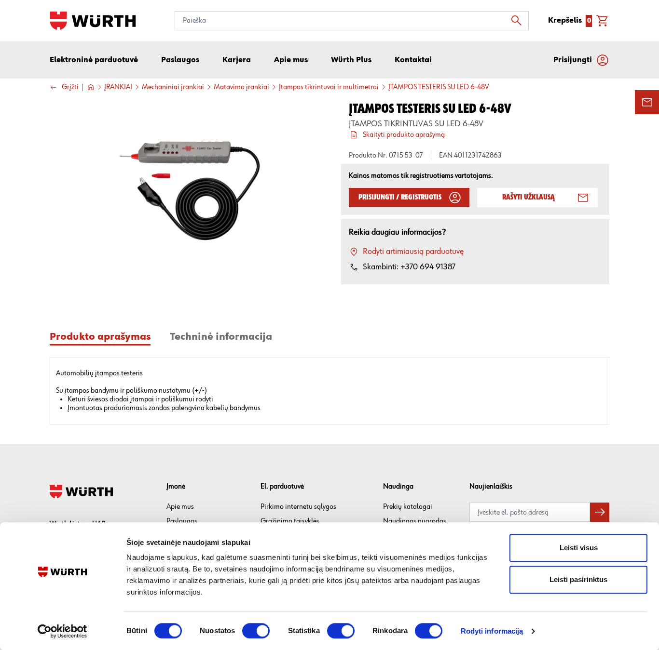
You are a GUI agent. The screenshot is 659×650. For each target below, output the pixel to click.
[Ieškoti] (519, 20)
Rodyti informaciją (492, 631)
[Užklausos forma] (647, 102)
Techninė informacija (221, 337)
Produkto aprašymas (100, 337)
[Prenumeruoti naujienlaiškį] (599, 512)
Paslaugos (181, 521)
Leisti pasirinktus (578, 579)
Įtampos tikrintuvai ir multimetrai (329, 87)
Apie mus (180, 507)
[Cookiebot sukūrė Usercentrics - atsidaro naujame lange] (62, 631)
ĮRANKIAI (118, 87)
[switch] (256, 630)
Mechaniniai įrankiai (173, 87)
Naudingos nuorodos (414, 521)
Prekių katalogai (407, 507)
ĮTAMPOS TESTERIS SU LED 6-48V (438, 87)
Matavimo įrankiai (241, 87)
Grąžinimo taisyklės (290, 521)
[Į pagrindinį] (93, 21)
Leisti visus (579, 548)
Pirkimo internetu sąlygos (298, 507)
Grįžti (70, 87)
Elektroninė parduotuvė (94, 60)
